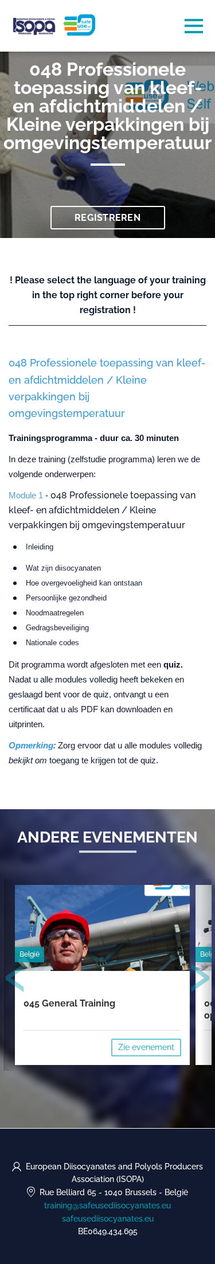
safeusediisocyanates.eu (108, 1218)
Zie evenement (146, 1047)
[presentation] (15, 980)
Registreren (107, 217)
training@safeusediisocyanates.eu (107, 1205)
